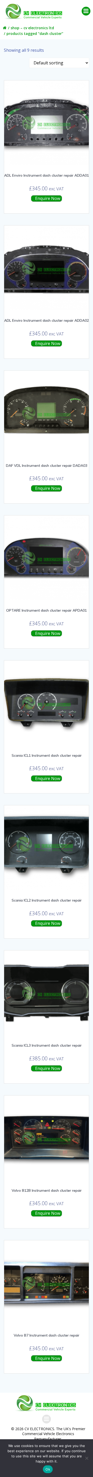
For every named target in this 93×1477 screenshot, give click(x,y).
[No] (86, 1458)
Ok (47, 1469)
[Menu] (86, 11)
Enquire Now (47, 198)
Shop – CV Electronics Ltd (32, 27)
